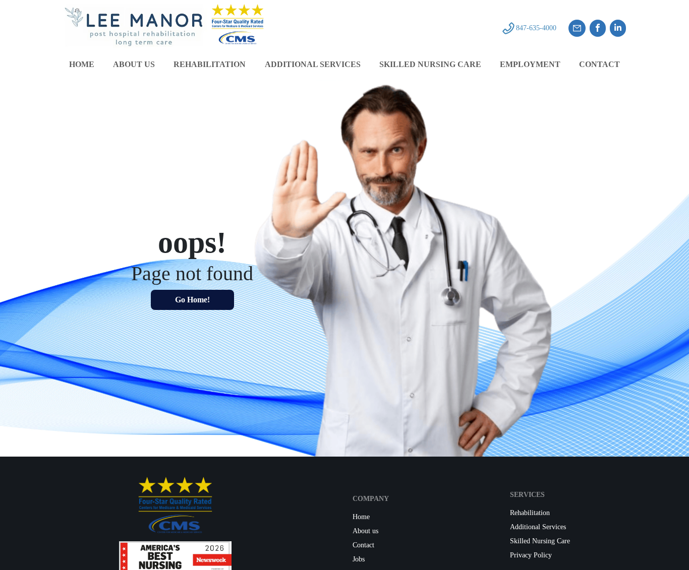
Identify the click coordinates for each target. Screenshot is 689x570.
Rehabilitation (530, 513)
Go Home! (192, 299)
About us (365, 531)
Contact (363, 545)
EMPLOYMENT (530, 64)
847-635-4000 (536, 28)
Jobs (359, 559)
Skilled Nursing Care (540, 541)
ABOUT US (134, 64)
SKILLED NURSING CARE (430, 64)
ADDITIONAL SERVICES (313, 64)
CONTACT (599, 64)
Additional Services (538, 527)
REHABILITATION (210, 64)
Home (361, 517)
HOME (81, 64)
